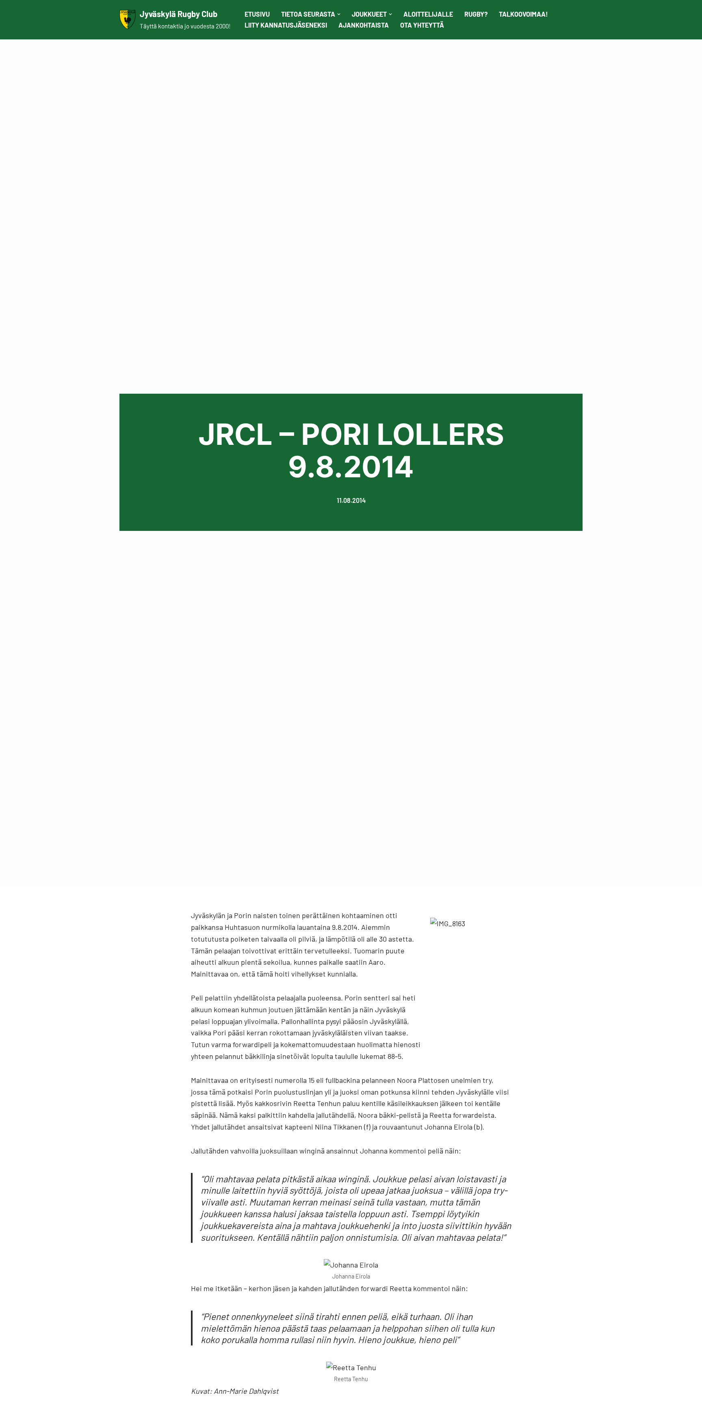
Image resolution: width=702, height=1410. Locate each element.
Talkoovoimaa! (523, 14)
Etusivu (257, 14)
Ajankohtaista (363, 25)
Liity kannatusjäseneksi (286, 25)
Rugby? (476, 14)
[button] (338, 14)
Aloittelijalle (428, 14)
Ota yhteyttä (422, 25)
